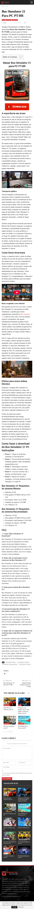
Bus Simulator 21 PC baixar (25, 664)
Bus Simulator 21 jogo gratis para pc (10, 664)
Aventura (8, 19)
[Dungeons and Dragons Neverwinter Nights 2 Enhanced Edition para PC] (24, 702)
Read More (21, 907)
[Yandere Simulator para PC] (9, 822)
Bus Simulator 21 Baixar (11, 662)
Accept (14, 907)
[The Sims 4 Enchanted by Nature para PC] (9, 836)
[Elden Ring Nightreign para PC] (24, 850)
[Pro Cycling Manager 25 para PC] (24, 836)
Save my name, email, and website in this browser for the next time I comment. (17, 774)
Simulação (14, 19)
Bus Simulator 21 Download (23, 662)
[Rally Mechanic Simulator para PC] (10, 702)
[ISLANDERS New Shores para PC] (24, 720)
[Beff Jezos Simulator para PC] (10, 720)
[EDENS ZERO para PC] (24, 822)
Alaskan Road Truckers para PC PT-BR (25, 684)
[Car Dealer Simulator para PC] (9, 850)
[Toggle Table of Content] (20, 57)
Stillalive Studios (25, 27)
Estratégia (21, 723)
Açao (3, 19)
